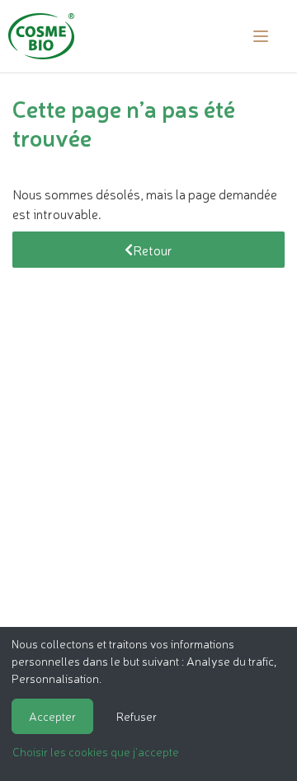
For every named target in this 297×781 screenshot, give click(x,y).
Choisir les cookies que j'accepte (95, 751)
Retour (152, 250)
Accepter (52, 716)
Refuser (136, 716)
